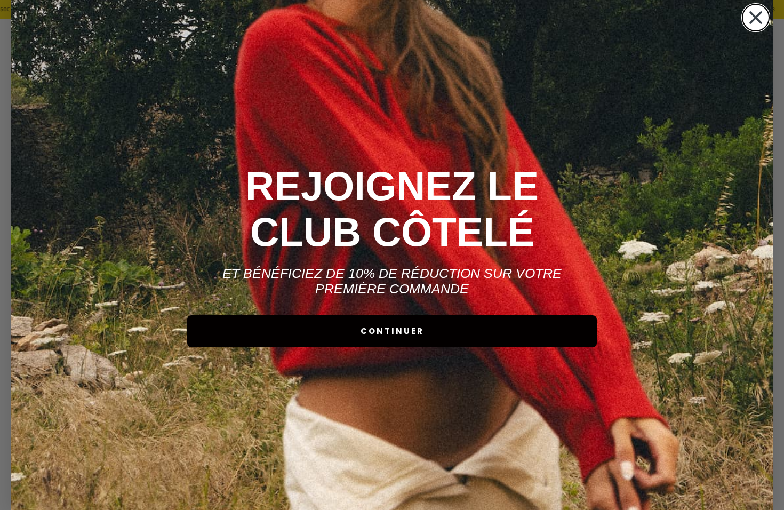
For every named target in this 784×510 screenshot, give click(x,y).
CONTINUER (392, 331)
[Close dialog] (755, 17)
